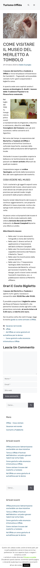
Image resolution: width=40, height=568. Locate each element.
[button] (28, 5)
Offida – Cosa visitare (14, 423)
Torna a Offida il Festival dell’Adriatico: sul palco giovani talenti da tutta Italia (18, 455)
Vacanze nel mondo (14, 326)
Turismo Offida (12, 5)
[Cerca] (31, 405)
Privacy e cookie (29, 557)
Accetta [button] (26, 565)
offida (8, 329)
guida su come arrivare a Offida (23, 320)
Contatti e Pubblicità (14, 430)
